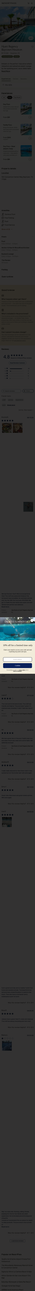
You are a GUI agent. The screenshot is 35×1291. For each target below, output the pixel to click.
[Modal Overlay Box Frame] (17, 645)
